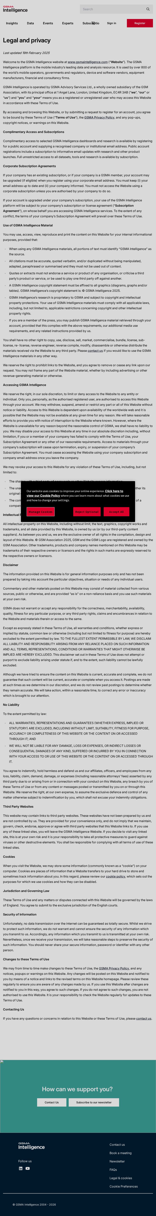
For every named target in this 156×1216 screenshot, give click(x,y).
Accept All (116, 512)
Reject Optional (87, 512)
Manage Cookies (41, 512)
